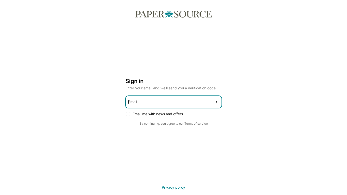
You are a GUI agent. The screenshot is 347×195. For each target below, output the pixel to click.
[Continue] (215, 102)
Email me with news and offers (158, 114)
